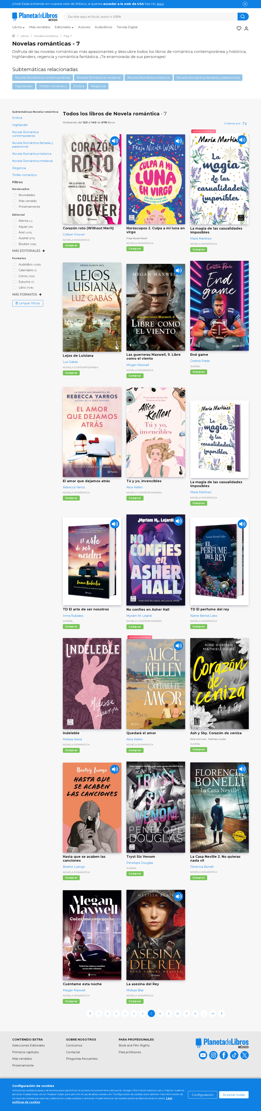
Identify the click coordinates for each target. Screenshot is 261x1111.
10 (177, 1013)
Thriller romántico (53, 86)
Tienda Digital (127, 27)
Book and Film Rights (134, 1045)
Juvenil (195, 366)
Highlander (23, 86)
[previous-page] (90, 1013)
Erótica (78, 86)
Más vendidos (39, 27)
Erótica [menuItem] (17, 118)
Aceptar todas (234, 1095)
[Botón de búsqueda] (243, 16)
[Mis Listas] (237, 28)
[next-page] (221, 1013)
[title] (222, 1043)
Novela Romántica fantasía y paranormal (208, 77)
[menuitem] (18, 28)
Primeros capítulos (25, 1052)
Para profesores (130, 1052)
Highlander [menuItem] (20, 125)
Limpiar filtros (29, 303)
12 (195, 1013)
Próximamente (23, 1065)
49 (212, 1013)
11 (186, 1013)
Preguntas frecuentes (81, 1059)
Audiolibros (103, 27)
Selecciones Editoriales (28, 1045)
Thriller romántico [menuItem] (24, 175)
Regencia (98, 86)
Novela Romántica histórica (148, 77)
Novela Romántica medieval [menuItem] (32, 161)
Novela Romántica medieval (99, 77)
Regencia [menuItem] (19, 168)
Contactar (73, 1052)
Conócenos (74, 1045)
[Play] (114, 140)
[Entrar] (245, 28)
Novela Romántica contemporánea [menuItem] (25, 134)
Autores (84, 27)
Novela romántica (76, 239)
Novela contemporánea (80, 367)
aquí (160, 4)
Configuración (202, 1095)
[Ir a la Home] (13, 36)
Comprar (71, 245)
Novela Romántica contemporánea (42, 77)
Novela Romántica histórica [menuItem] (31, 154)
